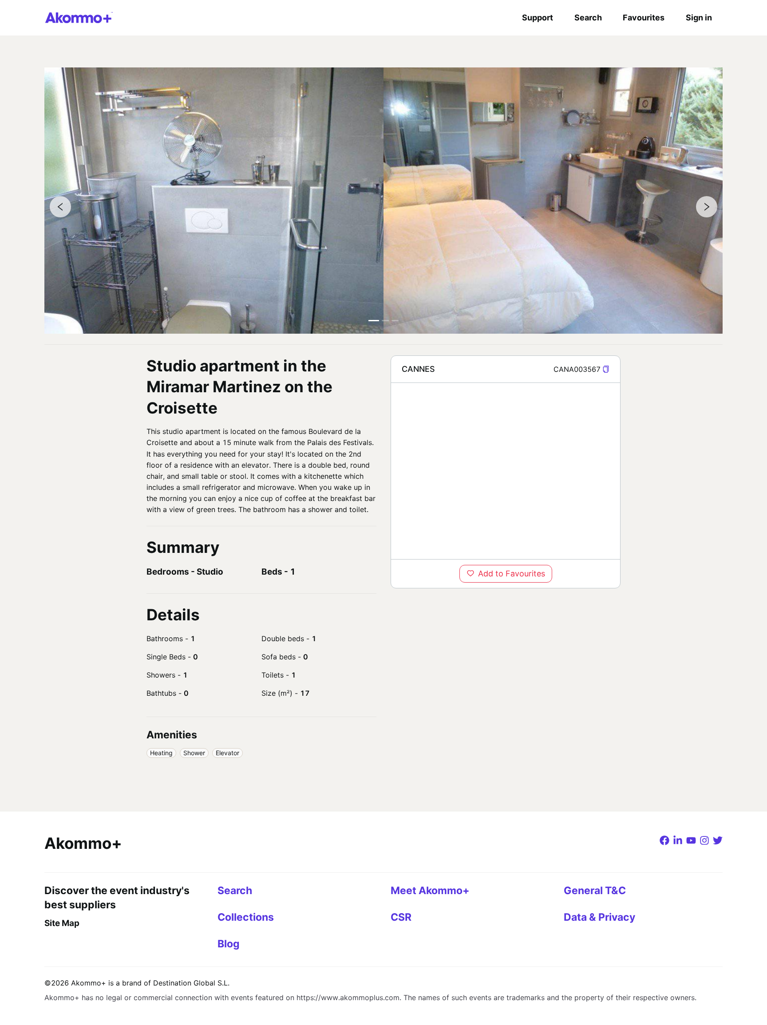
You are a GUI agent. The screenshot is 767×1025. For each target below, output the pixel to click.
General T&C (595, 890)
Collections (245, 917)
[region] (505, 470)
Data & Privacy (599, 917)
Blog (228, 944)
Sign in (699, 17)
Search (588, 17)
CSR (401, 917)
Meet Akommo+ (430, 890)
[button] (605, 369)
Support (537, 17)
